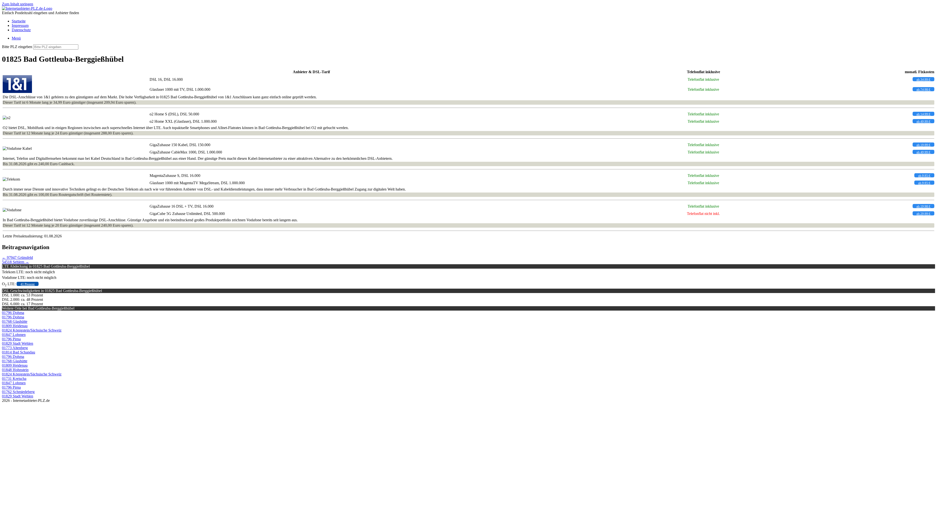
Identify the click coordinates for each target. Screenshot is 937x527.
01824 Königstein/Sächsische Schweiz (31, 330)
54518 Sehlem (15, 262)
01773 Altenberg (15, 348)
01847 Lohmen (14, 335)
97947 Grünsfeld (17, 257)
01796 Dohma (13, 313)
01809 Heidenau (15, 326)
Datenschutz (21, 30)
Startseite (19, 21)
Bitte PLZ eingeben (17, 47)
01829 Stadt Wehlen (17, 343)
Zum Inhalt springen (17, 4)
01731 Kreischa (14, 378)
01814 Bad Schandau (18, 352)
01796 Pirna (11, 339)
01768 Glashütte (14, 321)
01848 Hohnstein (15, 370)
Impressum (20, 25)
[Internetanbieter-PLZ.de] (27, 8)
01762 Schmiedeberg (18, 392)
